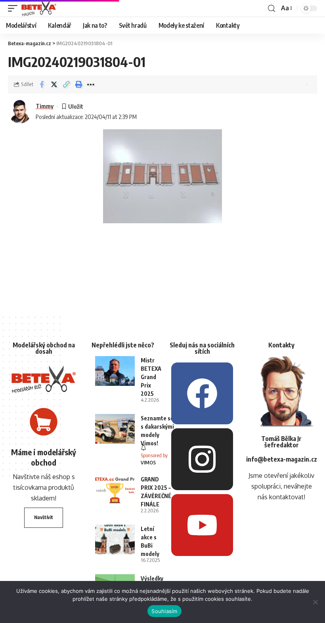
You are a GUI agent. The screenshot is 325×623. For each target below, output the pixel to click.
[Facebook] (202, 393)
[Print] (78, 84)
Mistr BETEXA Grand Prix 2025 (151, 377)
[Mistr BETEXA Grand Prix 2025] (115, 371)
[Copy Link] (66, 84)
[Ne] (315, 602)
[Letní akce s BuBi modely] (115, 539)
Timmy (45, 105)
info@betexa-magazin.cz (281, 459)
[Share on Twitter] (53, 84)
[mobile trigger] (14, 8)
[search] (271, 8)
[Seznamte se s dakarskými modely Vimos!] (115, 429)
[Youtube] (202, 525)
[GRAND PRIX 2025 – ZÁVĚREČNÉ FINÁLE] (115, 490)
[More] (90, 84)
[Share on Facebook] (41, 84)
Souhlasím (164, 611)
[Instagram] (202, 459)
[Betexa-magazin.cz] (38, 8)
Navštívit (43, 517)
